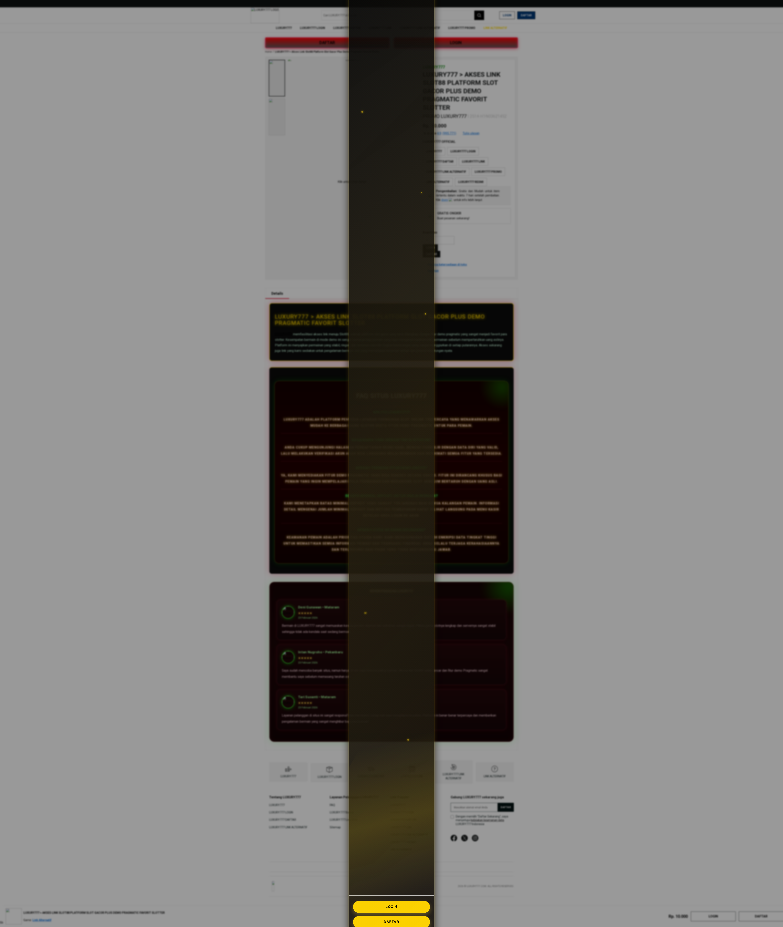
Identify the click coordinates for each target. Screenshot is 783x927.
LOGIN (391, 906)
